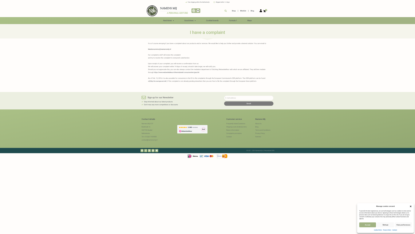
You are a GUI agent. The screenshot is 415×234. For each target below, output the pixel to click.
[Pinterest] (153, 150)
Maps (249, 21)
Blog (252, 11)
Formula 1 (233, 21)
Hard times (167, 21)
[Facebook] (142, 150)
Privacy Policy (387, 230)
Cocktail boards (212, 21)
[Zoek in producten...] (225, 11)
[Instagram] (145, 150)
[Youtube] (156, 150)
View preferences (403, 225)
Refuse (385, 225)
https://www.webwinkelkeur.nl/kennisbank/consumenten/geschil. (177, 72)
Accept (367, 225)
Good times (189, 21)
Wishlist (243, 11)
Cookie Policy (378, 230)
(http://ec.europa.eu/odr (157, 81)
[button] (411, 206)
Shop (234, 11)
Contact (394, 230)
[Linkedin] (149, 150)
